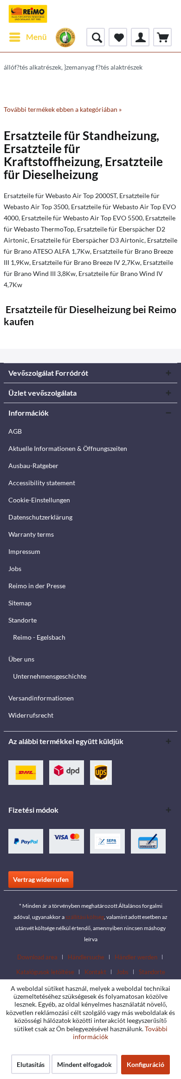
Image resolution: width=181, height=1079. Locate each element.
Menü (36, 37)
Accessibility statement (41, 483)
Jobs (14, 568)
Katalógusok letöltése (45, 972)
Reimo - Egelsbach (39, 637)
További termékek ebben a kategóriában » (63, 109)
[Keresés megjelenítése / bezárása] (95, 37)
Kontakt (95, 972)
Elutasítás (31, 1064)
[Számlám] (140, 37)
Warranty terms (31, 534)
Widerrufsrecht (30, 715)
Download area (37, 957)
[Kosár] (162, 37)
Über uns (21, 659)
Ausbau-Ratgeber (33, 465)
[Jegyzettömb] (118, 37)
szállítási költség (84, 916)
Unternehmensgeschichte (49, 676)
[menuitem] (28, 37)
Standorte (22, 620)
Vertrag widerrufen (41, 879)
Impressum (24, 551)
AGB (15, 431)
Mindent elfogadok (84, 1064)
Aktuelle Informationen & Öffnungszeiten (67, 448)
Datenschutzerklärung (40, 517)
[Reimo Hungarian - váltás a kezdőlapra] (27, 14)
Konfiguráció (145, 1064)
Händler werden (136, 957)
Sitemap (20, 603)
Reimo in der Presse (36, 586)
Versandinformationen (41, 698)
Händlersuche (86, 957)
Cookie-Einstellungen (39, 500)
